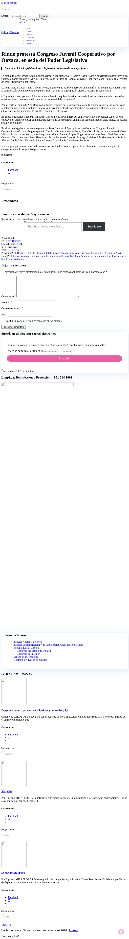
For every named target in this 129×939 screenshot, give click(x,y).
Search (5, 15)
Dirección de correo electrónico (24, 350)
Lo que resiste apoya (13, 872)
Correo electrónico (12, 308)
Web (3, 314)
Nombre (6, 302)
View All (6, 924)
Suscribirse (94, 226)
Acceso (73, 930)
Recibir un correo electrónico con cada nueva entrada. (33, 320)
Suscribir (64, 358)
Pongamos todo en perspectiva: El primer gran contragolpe (35, 710)
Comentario (8, 296)
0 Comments (14, 250)
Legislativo (11, 247)
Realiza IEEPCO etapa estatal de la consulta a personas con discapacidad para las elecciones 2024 (69, 253)
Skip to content (9, 2)
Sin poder (6, 791)
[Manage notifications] (121, 931)
